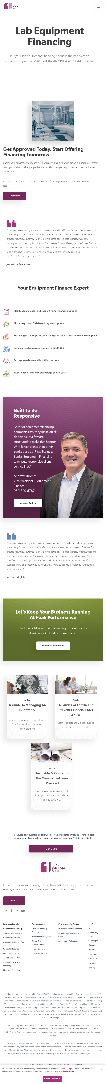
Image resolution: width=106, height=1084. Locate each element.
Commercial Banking (12, 929)
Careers (91, 945)
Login (90, 924)
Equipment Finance (11, 954)
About (91, 928)
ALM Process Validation (67, 941)
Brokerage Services (40, 954)
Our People (93, 941)
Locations (92, 950)
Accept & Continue (52, 1079)
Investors (92, 963)
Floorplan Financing (11, 970)
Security (91, 968)
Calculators (93, 959)
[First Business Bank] (53, 863)
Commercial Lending (11, 938)
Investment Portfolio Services (70, 929)
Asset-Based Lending (11, 958)
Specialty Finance (11, 949)
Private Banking (38, 949)
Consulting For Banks (68, 924)
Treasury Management (12, 933)
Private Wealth (39, 924)
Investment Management (42, 937)
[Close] (102, 1069)
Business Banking (11, 924)
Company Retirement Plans (14, 942)
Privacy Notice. (68, 1071)
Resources (92, 954)
